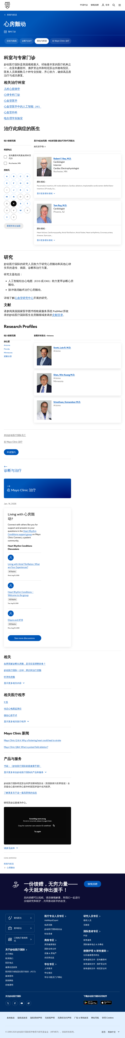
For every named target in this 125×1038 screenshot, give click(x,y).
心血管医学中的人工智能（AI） (22, 106)
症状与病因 (12, 41)
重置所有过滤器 (14, 226)
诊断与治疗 (27, 41)
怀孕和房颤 (9, 677)
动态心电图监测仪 (12, 708)
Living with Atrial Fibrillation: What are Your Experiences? (24, 566)
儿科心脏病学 (12, 88)
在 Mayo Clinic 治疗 (60, 41)
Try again (37, 831)
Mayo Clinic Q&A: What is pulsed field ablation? (26, 747)
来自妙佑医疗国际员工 (15, 435)
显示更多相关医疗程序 (15, 721)
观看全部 (8, 356)
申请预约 (11, 452)
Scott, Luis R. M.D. (62, 347)
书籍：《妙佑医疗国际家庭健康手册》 (22, 766)
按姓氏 (7, 170)
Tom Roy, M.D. (60, 205)
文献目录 (57, 314)
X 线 (6, 702)
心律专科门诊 (12, 94)
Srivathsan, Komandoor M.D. (67, 402)
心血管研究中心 (24, 297)
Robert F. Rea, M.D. (62, 158)
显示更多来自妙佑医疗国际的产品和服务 (23, 772)
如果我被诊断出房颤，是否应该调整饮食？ (25, 663)
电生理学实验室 (13, 118)
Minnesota (8, 352)
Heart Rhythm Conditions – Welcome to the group (20, 593)
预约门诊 (12, 32)
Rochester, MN (15, 163)
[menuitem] (11, 41)
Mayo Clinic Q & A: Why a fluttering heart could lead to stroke (32, 740)
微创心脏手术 (10, 715)
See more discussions (24, 638)
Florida (7, 349)
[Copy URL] (54, 826)
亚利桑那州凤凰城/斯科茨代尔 (20, 156)
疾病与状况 (12, 15)
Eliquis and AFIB (15, 620)
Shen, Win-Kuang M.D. (64, 374)
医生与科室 (42, 41)
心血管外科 (10, 112)
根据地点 (8, 149)
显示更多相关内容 (12, 683)
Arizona (7, 345)
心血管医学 (10, 100)
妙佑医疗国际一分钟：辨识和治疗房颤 (22, 670)
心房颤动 (15, 24)
